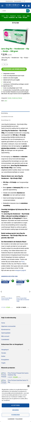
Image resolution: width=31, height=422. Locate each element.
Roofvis (19, 16)
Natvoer (20, 98)
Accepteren (15, 405)
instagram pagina (20, 270)
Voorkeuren (15, 415)
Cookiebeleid (11, 418)
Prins (22, 261)
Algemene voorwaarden (8, 326)
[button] (28, 386)
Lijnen (23, 16)
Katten (3, 356)
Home (3, 16)
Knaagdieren (5, 359)
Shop (7, 16)
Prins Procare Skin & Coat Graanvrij (6, 298)
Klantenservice (9, 1)
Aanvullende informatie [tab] (7, 116)
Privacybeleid (18, 418)
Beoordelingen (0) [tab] (5, 120)
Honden (9, 98)
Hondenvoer (15, 98)
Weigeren (15, 410)
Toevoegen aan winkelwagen (14, 69)
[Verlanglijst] (23, 6)
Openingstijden (17, 1)
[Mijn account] (26, 6)
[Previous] (1, 295)
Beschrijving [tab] (4, 113)
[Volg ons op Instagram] (24, 1)
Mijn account (5, 336)
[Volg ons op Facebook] (22, 1)
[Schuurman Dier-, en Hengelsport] (13, 6)
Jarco (5, 100)
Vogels (3, 363)
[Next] (30, 295)
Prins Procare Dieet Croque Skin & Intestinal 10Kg (22, 299)
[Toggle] (29, 350)
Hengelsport (13, 16)
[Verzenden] (28, 11)
